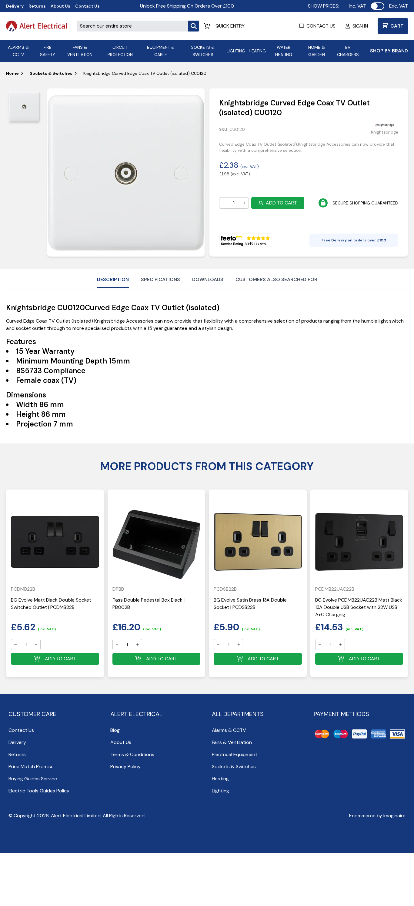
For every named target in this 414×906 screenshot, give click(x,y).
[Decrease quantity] (223, 202)
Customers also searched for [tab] (276, 279)
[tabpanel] (126, 172)
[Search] (193, 26)
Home (12, 73)
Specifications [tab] (160, 279)
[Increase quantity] (244, 202)
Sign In (360, 26)
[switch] (377, 6)
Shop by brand (389, 51)
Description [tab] (113, 279)
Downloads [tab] (207, 279)
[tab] (24, 106)
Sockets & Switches (51, 73)
